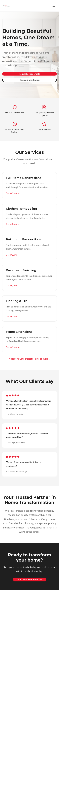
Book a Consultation (29, 79)
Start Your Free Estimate (30, 579)
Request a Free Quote (29, 73)
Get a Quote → (13, 193)
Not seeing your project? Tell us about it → (29, 358)
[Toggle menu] (54, 6)
